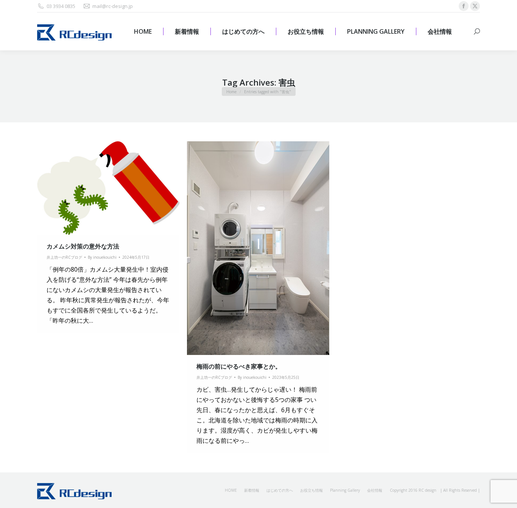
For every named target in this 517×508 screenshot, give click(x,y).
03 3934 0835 (61, 6)
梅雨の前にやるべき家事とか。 (238, 366)
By (102, 257)
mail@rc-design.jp (112, 6)
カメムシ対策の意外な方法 (83, 246)
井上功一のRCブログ (64, 257)
